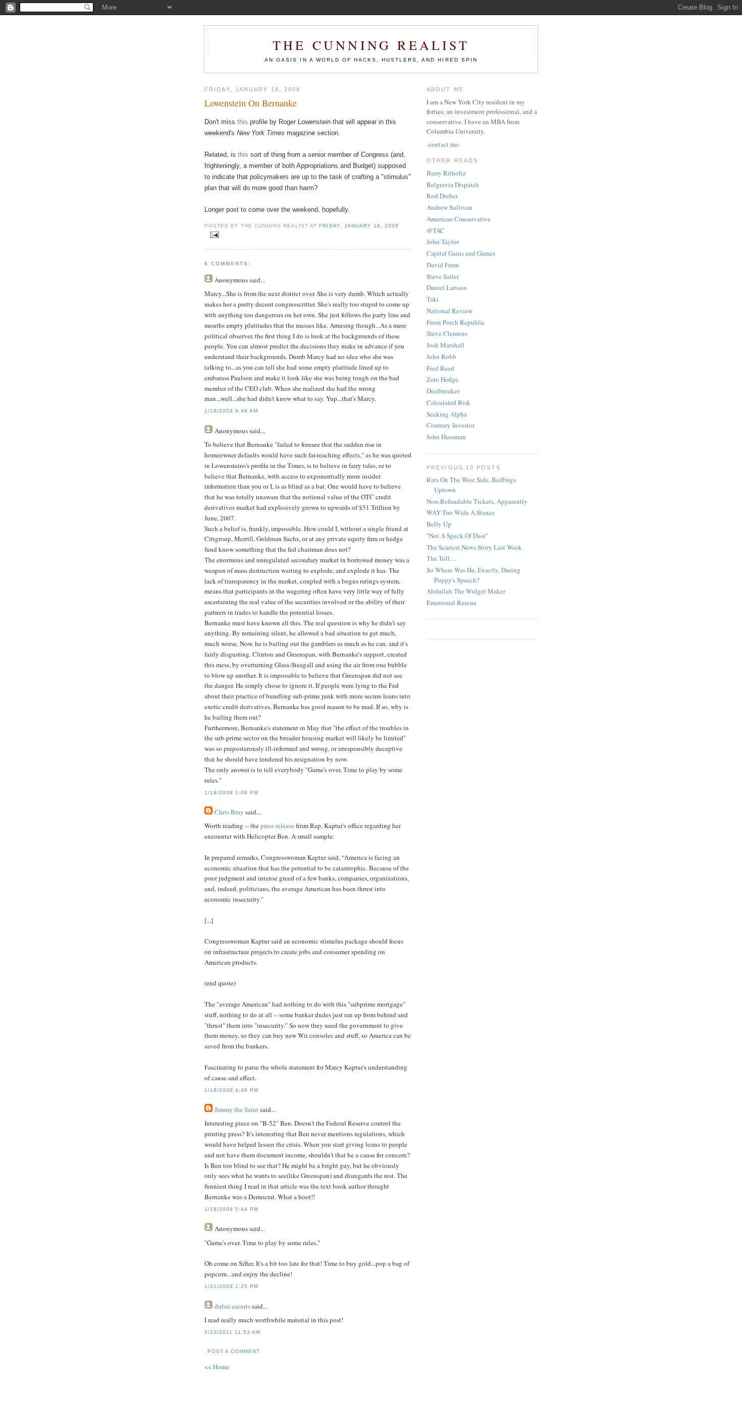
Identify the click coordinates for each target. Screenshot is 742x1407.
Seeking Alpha (447, 414)
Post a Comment (233, 1351)
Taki (433, 299)
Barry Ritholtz (446, 173)
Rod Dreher (442, 195)
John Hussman (446, 436)
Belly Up (439, 524)
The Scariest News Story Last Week (474, 547)
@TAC (436, 230)
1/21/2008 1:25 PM (231, 1286)
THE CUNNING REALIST (371, 44)
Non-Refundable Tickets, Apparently (477, 501)
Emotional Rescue (451, 602)
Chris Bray (229, 811)
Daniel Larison (447, 287)
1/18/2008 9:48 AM (231, 411)
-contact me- (443, 144)
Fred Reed (440, 368)
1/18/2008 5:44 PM (231, 1209)
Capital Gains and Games (461, 253)
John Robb (441, 356)
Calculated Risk (448, 402)
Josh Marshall (445, 344)
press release (277, 825)
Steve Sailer (443, 276)
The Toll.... (441, 558)
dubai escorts (232, 1306)
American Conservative (459, 218)
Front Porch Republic (456, 322)
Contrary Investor (450, 425)
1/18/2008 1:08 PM (231, 792)
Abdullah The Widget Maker (466, 591)
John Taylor (443, 241)
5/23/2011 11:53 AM (232, 1332)
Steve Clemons (447, 333)
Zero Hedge (442, 379)
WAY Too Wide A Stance (461, 512)
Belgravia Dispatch (453, 184)
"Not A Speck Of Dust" (457, 535)
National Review (449, 310)
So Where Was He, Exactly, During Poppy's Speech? (473, 574)
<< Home (216, 1366)
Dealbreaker (443, 390)
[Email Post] (212, 235)
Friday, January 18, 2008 (358, 225)
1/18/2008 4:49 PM (231, 1090)
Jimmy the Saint (236, 1109)
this (242, 122)
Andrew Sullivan (449, 207)
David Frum (443, 264)
